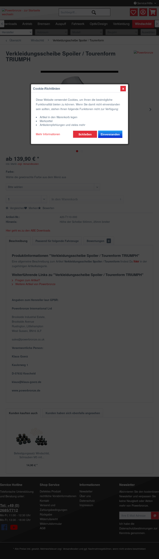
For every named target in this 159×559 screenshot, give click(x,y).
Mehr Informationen (48, 134)
